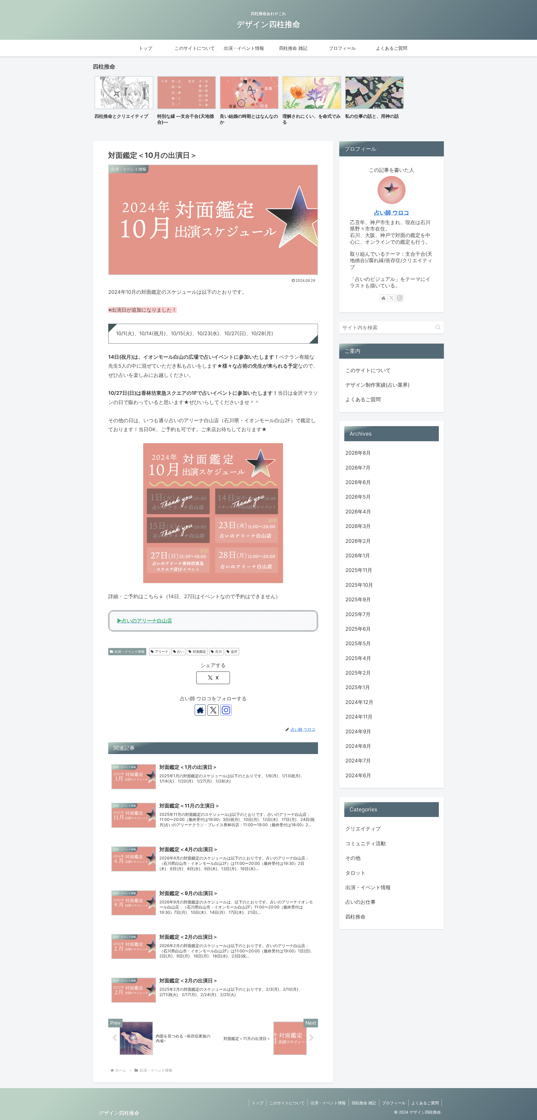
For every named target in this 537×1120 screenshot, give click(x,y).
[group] (124, 102)
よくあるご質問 (363, 399)
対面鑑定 (199, 651)
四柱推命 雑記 (364, 1102)
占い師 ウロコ (391, 212)
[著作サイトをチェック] (200, 710)
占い (180, 651)
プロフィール (394, 1102)
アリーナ (161, 651)
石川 (218, 651)
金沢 (234, 651)
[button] (438, 327)
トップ (257, 1102)
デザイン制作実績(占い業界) (377, 385)
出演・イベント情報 (129, 651)
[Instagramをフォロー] (226, 710)
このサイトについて (368, 370)
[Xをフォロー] (213, 710)
